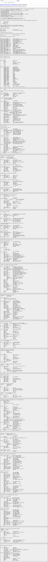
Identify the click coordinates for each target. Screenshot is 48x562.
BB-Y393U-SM (14, 4)
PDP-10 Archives (8, 4)
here (21, 6)
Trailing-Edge (2, 4)
